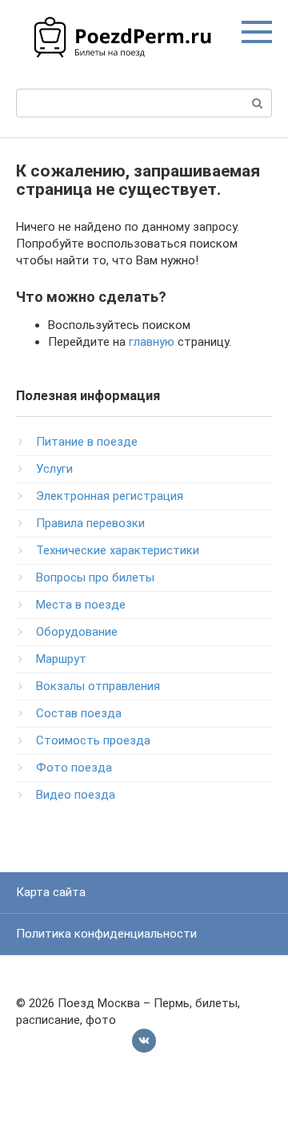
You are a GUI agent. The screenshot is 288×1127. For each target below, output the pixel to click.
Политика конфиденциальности (106, 934)
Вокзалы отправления (98, 686)
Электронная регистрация (109, 496)
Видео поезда (75, 795)
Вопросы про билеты (95, 577)
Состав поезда (79, 713)
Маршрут (61, 659)
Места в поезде (81, 604)
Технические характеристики (117, 550)
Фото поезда (74, 767)
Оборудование (77, 632)
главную (151, 342)
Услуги (54, 469)
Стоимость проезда (93, 740)
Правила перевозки (90, 523)
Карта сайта (51, 892)
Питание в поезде (87, 442)
